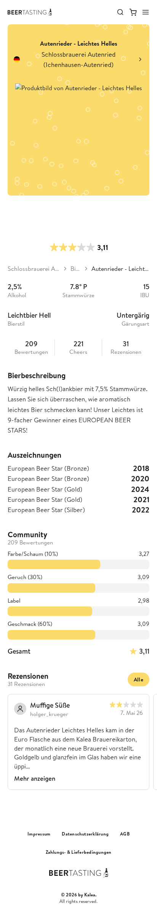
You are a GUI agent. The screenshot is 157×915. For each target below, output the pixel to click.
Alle (138, 679)
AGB (125, 834)
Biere (75, 268)
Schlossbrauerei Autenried (34, 268)
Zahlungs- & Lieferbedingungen (79, 852)
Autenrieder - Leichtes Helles (120, 268)
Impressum (38, 834)
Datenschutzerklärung (85, 834)
